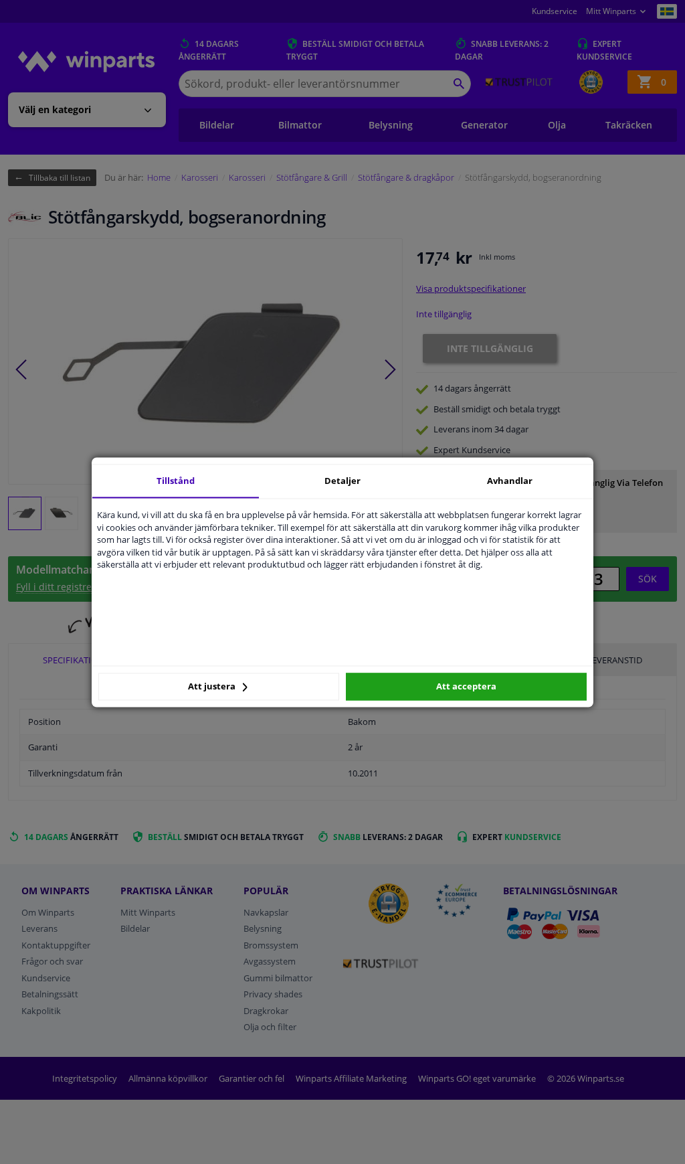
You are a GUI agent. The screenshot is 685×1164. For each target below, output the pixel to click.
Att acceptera (466, 687)
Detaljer (342, 481)
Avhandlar (509, 481)
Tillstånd (176, 481)
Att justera (212, 687)
